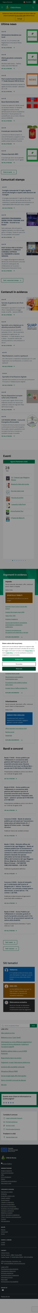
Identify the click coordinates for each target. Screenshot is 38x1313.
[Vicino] (36, 643)
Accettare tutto (19, 659)
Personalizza (19, 664)
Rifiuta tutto (19, 669)
